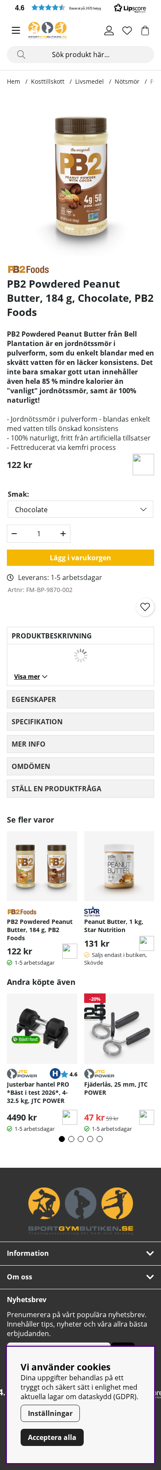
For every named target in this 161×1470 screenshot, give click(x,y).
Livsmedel (89, 81)
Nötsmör (127, 81)
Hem (13, 81)
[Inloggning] (109, 30)
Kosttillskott (47, 81)
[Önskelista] (127, 30)
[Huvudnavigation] (16, 30)
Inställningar (50, 1413)
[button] (80, 7)
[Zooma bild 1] (80, 176)
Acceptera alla (52, 1437)
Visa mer (27, 676)
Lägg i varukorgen (80, 557)
